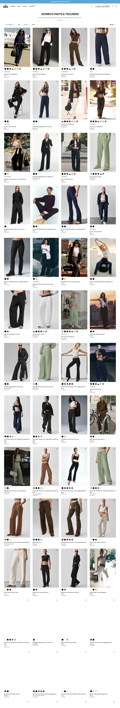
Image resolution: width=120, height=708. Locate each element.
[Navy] (5, 69)
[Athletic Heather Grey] (10, 540)
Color (26, 24)
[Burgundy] (10, 590)
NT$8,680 (35, 545)
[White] (96, 331)
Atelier (31, 6)
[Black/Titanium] (93, 69)
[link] (103, 6)
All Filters (9, 24)
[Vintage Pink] (93, 691)
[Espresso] (10, 69)
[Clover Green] (67, 384)
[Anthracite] (8, 331)
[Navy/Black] (34, 640)
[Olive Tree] (65, 384)
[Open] (115, 25)
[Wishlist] (112, 6)
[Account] (95, 6)
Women (13, 6)
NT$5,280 (63, 390)
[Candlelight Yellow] (67, 691)
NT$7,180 (63, 697)
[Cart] (116, 6)
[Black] (8, 69)
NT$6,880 (6, 595)
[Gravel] (17, 69)
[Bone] (91, 540)
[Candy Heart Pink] (96, 691)
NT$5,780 (92, 337)
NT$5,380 (6, 77)
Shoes (24, 6)
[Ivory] (39, 226)
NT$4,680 (35, 232)
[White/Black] (13, 69)
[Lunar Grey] (41, 540)
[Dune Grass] (15, 69)
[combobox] (108, 25)
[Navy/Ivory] (91, 69)
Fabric (33, 24)
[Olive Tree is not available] (20, 69)
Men (19, 6)
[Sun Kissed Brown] (10, 436)
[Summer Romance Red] (70, 384)
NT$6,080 (6, 444)
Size (19, 24)
